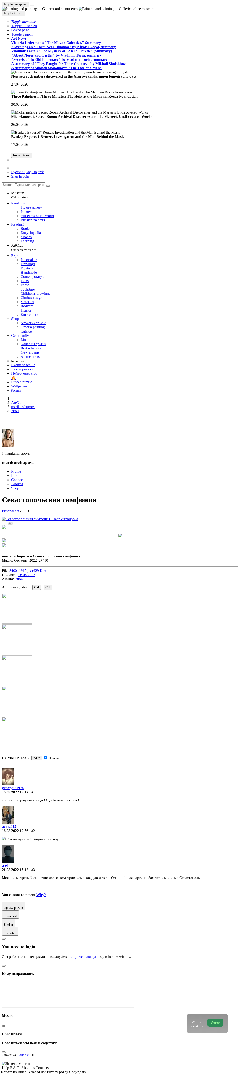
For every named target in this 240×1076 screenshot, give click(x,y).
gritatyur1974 (13, 788)
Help (6, 1068)
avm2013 (9, 827)
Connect (17, 480)
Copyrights (77, 1072)
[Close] (48, 186)
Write (36, 758)
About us (28, 1068)
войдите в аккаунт (84, 957)
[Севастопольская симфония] (40, 519)
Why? (41, 895)
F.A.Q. (15, 1068)
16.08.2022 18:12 (15, 792)
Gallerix (23, 1055)
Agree (215, 1022)
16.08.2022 (26, 575)
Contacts (42, 1068)
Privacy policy (58, 1072)
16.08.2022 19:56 (15, 831)
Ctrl (36, 587)
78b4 (19, 579)
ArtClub (23, 247)
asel (5, 866)
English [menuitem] (31, 172)
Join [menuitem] (26, 176)
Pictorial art (10, 511)
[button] (23, 22)
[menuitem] (41, 172)
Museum (20, 195)
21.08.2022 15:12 (15, 870)
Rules (22, 1072)
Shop (15, 488)
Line (14, 475)
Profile (16, 471)
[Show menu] (32, 5)
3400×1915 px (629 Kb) (27, 571)
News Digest (21, 155)
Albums (17, 484)
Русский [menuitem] (18, 172)
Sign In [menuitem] (16, 176)
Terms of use (37, 1072)
